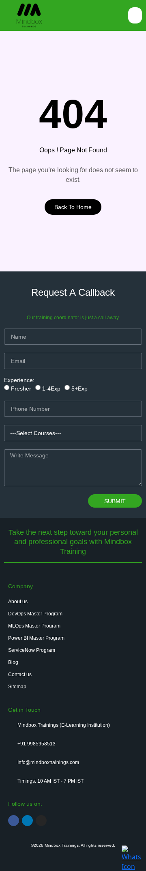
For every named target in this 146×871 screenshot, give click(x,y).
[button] (135, 15)
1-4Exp (51, 388)
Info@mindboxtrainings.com (48, 762)
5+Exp (79, 388)
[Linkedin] (27, 820)
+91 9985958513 (36, 744)
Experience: (19, 380)
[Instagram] (41, 820)
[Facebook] (13, 820)
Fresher (21, 388)
